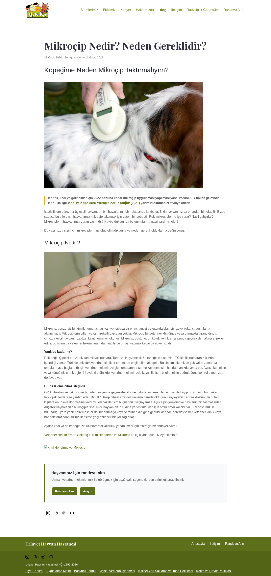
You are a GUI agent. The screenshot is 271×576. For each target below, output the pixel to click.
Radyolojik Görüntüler (203, 10)
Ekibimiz (109, 10)
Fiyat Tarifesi (34, 571)
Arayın (87, 491)
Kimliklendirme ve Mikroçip (111, 435)
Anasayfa (198, 543)
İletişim (176, 10)
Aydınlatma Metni (58, 571)
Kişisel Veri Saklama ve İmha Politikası (165, 571)
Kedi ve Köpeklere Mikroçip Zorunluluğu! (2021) (104, 203)
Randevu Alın (233, 10)
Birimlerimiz (89, 10)
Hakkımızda (145, 10)
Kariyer (125, 10)
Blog (162, 10)
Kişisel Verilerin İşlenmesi (117, 571)
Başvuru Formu (85, 571)
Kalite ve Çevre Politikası (214, 571)
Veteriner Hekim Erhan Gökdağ (66, 435)
